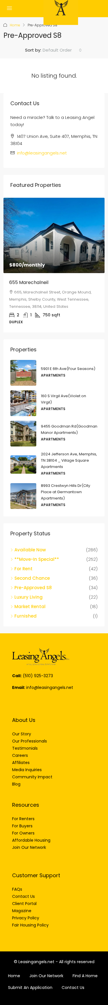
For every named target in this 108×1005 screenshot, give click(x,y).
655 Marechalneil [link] (28, 282)
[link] (54, 235)
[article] (54, 265)
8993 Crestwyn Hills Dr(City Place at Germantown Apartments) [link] (65, 492)
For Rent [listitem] (23, 569)
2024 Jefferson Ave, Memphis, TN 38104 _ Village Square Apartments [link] (69, 460)
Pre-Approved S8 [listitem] (33, 588)
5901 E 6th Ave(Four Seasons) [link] (68, 368)
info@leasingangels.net (42, 153)
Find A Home (85, 976)
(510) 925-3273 (38, 676)
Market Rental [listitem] (30, 607)
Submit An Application (30, 987)
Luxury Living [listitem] (28, 597)
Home (15, 25)
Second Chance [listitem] (32, 578)
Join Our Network (46, 976)
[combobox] (62, 50)
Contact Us (73, 987)
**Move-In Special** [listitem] (36, 559)
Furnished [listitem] (25, 616)
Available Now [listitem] (30, 550)
